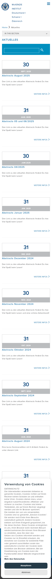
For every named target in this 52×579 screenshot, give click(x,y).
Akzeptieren (26, 565)
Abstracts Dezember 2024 (17, 258)
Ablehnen (26, 572)
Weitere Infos (41, 94)
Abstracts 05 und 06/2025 (18, 121)
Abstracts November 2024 (17, 304)
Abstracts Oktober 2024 (16, 349)
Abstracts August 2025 (16, 75)
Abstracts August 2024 (16, 441)
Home (5, 27)
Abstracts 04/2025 (13, 167)
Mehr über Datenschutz (14, 559)
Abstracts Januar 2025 (16, 212)
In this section (12, 33)
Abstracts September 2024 (18, 395)
